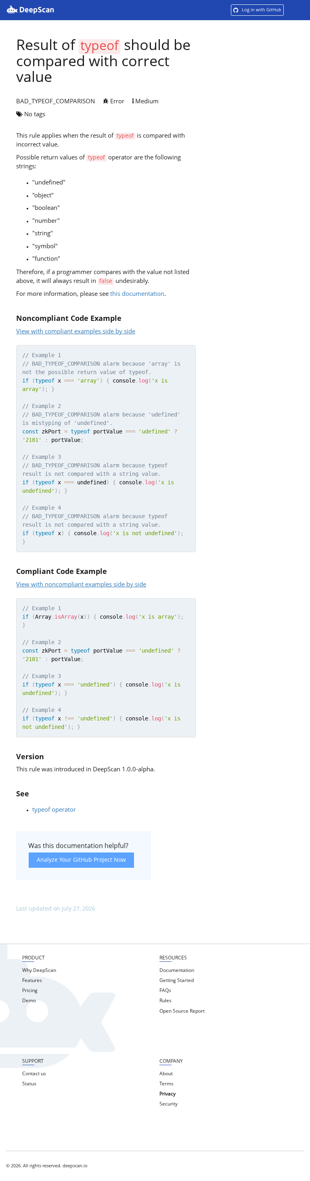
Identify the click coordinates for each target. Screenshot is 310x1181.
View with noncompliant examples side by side (81, 585)
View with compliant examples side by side (75, 332)
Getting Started (176, 980)
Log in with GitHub (261, 10)
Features (32, 980)
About (166, 1074)
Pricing (30, 990)
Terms (166, 1084)
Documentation (176, 970)
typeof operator (54, 810)
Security (168, 1104)
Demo (29, 1001)
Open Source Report (182, 1011)
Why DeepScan (39, 970)
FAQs (165, 990)
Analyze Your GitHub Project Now (81, 860)
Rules (165, 1001)
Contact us (34, 1074)
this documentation (137, 294)
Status (29, 1084)
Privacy (167, 1094)
